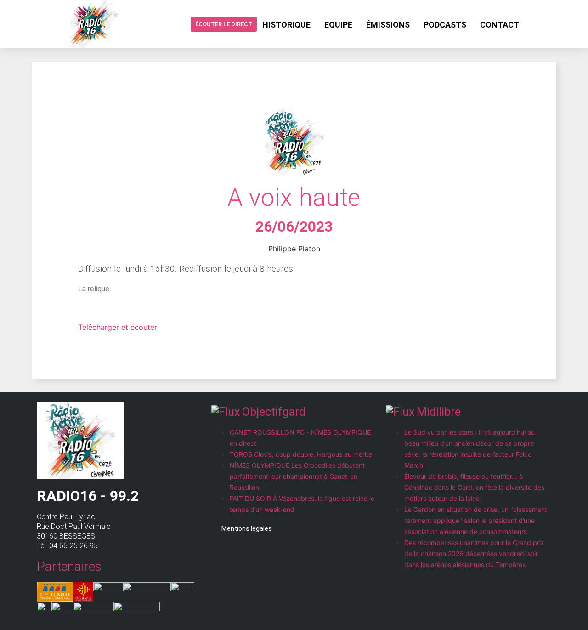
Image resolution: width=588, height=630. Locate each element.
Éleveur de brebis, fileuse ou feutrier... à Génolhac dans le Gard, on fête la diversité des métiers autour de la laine (474, 487)
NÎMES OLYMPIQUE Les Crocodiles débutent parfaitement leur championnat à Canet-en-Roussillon (297, 476)
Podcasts (445, 24)
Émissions (388, 24)
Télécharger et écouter (117, 327)
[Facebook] (533, 24)
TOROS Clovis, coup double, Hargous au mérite (301, 454)
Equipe (338, 24)
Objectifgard (273, 412)
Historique (286, 24)
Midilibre (439, 412)
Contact (499, 24)
